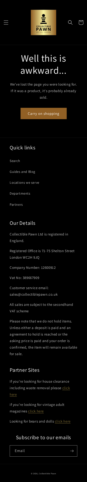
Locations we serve (24, 182)
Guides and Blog (22, 171)
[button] (6, 22)
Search (15, 161)
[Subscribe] (71, 451)
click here (36, 411)
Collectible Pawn (47, 473)
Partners (16, 204)
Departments (20, 193)
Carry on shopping (43, 113)
